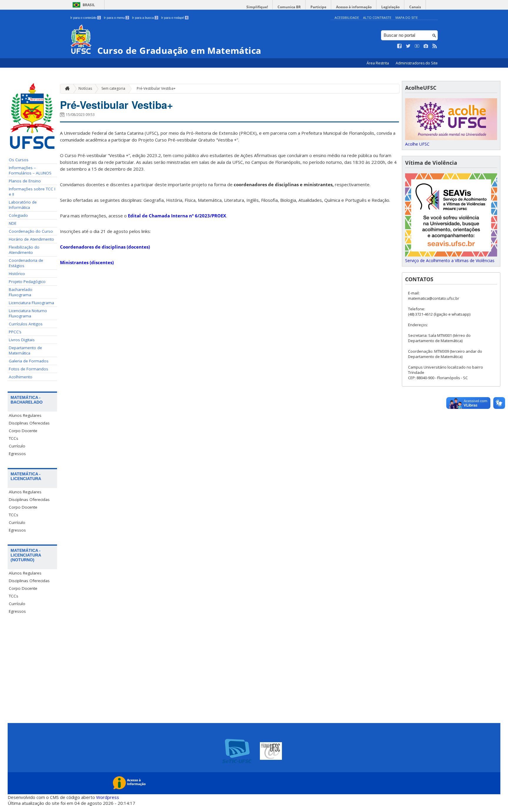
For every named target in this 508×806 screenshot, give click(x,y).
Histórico (17, 273)
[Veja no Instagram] (426, 46)
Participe (318, 6)
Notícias (85, 88)
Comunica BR (289, 6)
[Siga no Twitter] (408, 46)
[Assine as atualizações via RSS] (434, 46)
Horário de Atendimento (31, 239)
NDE (12, 223)
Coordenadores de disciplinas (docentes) (105, 247)
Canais (415, 6)
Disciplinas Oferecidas (29, 423)
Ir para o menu (116, 17)
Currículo (17, 446)
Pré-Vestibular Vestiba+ (156, 88)
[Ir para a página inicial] (65, 88)
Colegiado (18, 215)
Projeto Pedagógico (27, 281)
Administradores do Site (417, 63)
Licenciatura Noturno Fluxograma (28, 313)
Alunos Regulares (25, 415)
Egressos (17, 453)
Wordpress (107, 797)
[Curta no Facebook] (399, 46)
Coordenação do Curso (31, 231)
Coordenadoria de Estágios (26, 263)
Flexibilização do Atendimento (24, 249)
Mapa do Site (406, 17)
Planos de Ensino (25, 181)
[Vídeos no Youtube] (417, 46)
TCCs (13, 438)
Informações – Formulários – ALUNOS (30, 170)
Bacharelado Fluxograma (20, 292)
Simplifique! (257, 6)
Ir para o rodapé (174, 17)
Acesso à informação (354, 6)
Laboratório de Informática (23, 204)
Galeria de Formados (29, 361)
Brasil (89, 4)
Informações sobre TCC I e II (32, 191)
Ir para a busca (144, 17)
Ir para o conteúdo (85, 17)
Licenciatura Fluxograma (31, 302)
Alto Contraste (377, 17)
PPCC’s (15, 331)
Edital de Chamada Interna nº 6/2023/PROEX (177, 216)
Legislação (390, 6)
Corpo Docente (23, 430)
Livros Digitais (22, 339)
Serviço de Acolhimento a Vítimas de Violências (449, 260)
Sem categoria (113, 88)
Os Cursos (19, 159)
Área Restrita (378, 63)
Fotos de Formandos (28, 369)
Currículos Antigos (26, 324)
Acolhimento (20, 376)
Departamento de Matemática (25, 350)
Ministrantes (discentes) (87, 262)
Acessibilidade (347, 17)
